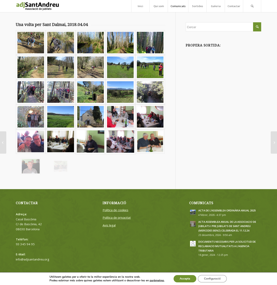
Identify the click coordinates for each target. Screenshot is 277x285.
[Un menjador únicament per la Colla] (120, 141)
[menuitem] (140, 6)
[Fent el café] (150, 116)
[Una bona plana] (120, 92)
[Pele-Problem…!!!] (60, 67)
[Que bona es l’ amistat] (31, 141)
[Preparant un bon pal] (60, 42)
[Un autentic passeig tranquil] (90, 67)
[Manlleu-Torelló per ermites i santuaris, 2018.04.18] (3, 142)
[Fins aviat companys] (60, 166)
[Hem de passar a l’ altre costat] (31, 42)
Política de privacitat (117, 217)
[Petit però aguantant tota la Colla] (60, 92)
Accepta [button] (185, 279)
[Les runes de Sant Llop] (150, 92)
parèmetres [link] (157, 280)
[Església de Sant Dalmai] (90, 116)
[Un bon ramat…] (120, 67)
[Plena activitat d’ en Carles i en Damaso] (150, 141)
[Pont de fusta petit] (31, 92)
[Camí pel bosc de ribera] (120, 42)
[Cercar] (252, 6)
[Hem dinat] (120, 116)
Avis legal (109, 225)
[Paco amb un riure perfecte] (31, 166)
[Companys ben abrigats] (150, 42)
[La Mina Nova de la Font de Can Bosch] (90, 92)
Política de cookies (115, 210)
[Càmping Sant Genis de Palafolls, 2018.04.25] (274, 142)
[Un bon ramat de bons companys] (150, 67)
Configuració (212, 279)
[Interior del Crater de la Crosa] (60, 116)
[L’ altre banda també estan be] (60, 141)
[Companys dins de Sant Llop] (31, 116)
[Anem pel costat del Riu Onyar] (31, 67)
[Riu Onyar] (90, 42)
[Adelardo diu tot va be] (90, 141)
